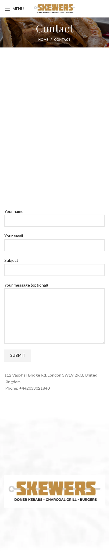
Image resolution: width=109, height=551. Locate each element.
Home (43, 39)
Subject (11, 260)
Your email (13, 235)
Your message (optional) (26, 284)
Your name (14, 211)
